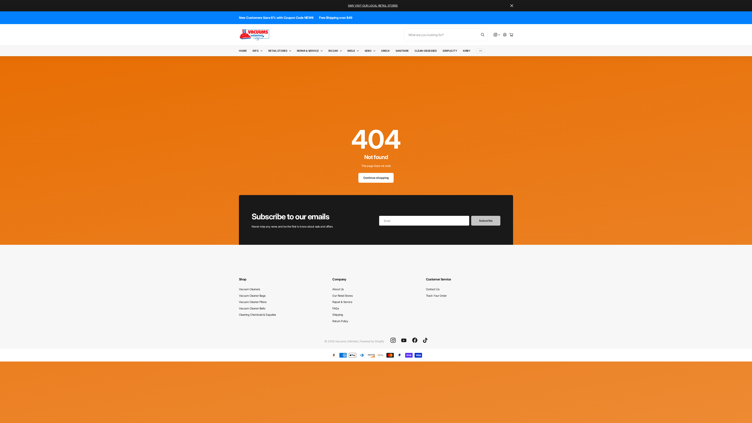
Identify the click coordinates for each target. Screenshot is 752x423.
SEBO (368, 50)
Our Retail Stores (342, 295)
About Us (338, 289)
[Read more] (497, 35)
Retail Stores (277, 50)
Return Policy (340, 321)
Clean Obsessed (426, 50)
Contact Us (432, 289)
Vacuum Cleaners (249, 289)
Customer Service (438, 279)
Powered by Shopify (372, 341)
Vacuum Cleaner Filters (253, 302)
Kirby (466, 50)
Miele (351, 50)
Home (243, 50)
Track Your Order (436, 295)
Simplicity (450, 50)
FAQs (335, 308)
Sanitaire (402, 50)
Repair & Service (308, 50)
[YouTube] (403, 340)
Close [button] (511, 5)
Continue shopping (376, 177)
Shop (242, 279)
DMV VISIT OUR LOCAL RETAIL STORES (373, 5)
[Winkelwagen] (511, 35)
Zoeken (483, 34)
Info (255, 50)
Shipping (337, 314)
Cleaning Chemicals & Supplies (257, 314)
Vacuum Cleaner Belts (252, 308)
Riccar (333, 50)
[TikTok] (425, 340)
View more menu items (480, 50)
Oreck (385, 50)
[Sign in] (505, 35)
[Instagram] (393, 340)
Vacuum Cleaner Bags (252, 295)
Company (339, 279)
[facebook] (414, 340)
